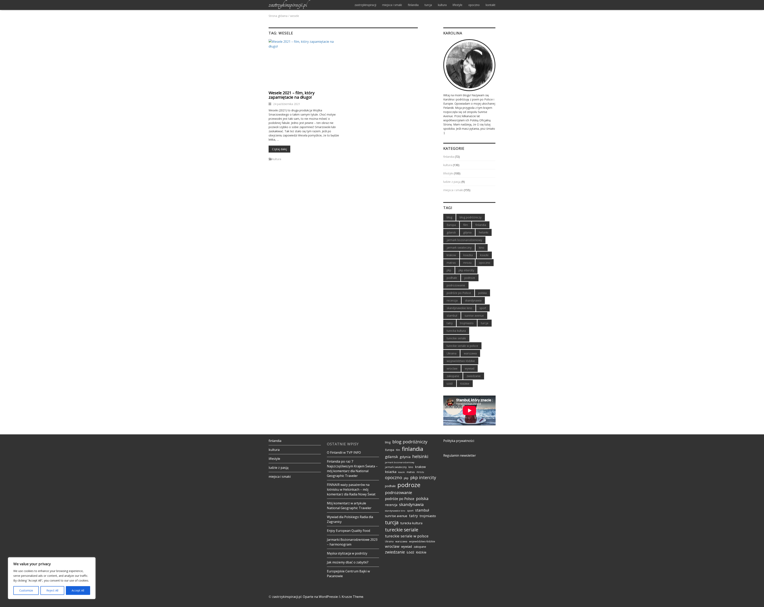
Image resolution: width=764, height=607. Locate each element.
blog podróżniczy (470, 217)
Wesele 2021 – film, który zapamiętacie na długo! (292, 95)
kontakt (490, 5)
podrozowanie (456, 285)
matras (451, 263)
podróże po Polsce (459, 293)
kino (481, 247)
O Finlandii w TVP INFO (344, 452)
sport (482, 308)
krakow (451, 255)
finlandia (413, 5)
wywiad (469, 368)
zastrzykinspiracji (365, 5)
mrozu (467, 263)
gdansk (451, 232)
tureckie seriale (456, 338)
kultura (442, 5)
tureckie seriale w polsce (462, 346)
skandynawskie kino (459, 308)
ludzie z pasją (452, 182)
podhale (452, 278)
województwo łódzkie (461, 361)
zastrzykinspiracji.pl (288, 4)
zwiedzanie (474, 376)
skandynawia (473, 300)
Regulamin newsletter (459, 455)
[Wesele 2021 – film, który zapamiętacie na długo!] (304, 63)
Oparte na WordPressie (320, 596)
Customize (26, 590)
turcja (428, 5)
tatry (450, 323)
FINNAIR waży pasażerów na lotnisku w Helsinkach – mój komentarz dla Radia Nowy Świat (351, 489)
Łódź (450, 383)
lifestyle (457, 5)
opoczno (474, 5)
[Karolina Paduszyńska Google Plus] (469, 65)
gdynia (467, 232)
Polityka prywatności (458, 441)
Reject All (52, 590)
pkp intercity (466, 270)
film (465, 225)
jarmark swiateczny (459, 247)
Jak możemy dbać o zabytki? (347, 562)
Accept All (78, 590)
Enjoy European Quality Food (348, 530)
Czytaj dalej (281, 149)
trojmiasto (467, 323)
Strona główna (278, 16)
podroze (469, 278)
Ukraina (451, 353)
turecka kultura (456, 331)
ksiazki (484, 255)
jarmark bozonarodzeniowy (464, 240)
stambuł (452, 315)
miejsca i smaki (392, 5)
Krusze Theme (352, 596)
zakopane (453, 376)
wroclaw (452, 368)
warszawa (470, 353)
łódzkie (464, 383)
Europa (451, 225)
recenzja (452, 300)
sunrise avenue (474, 315)
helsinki (483, 232)
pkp (449, 270)
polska (482, 293)
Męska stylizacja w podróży (347, 553)
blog (449, 217)
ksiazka (468, 255)
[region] (52, 578)
